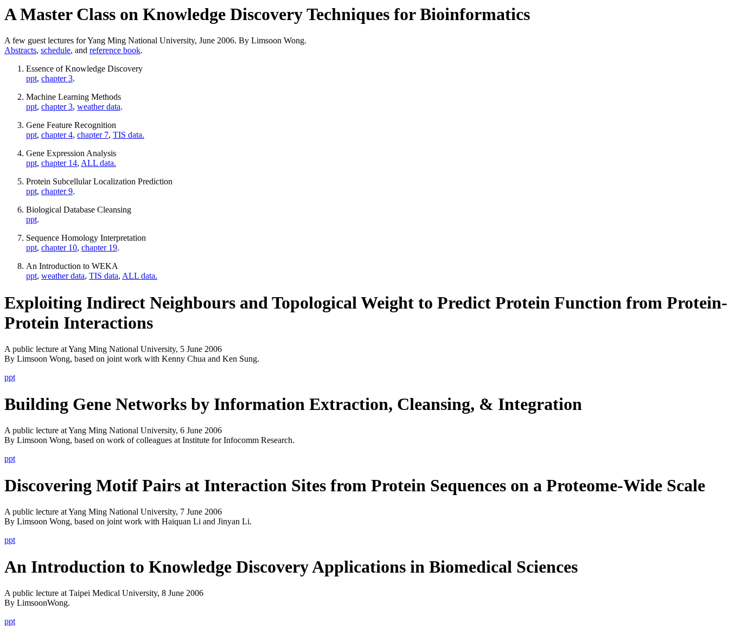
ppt (31, 78)
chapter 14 (59, 163)
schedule (56, 50)
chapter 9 (57, 191)
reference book (115, 50)
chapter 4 (57, 134)
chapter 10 (59, 247)
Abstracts (20, 50)
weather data (98, 106)
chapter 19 (99, 247)
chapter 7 (92, 134)
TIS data (103, 275)
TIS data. (128, 134)
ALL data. (98, 163)
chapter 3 (57, 78)
